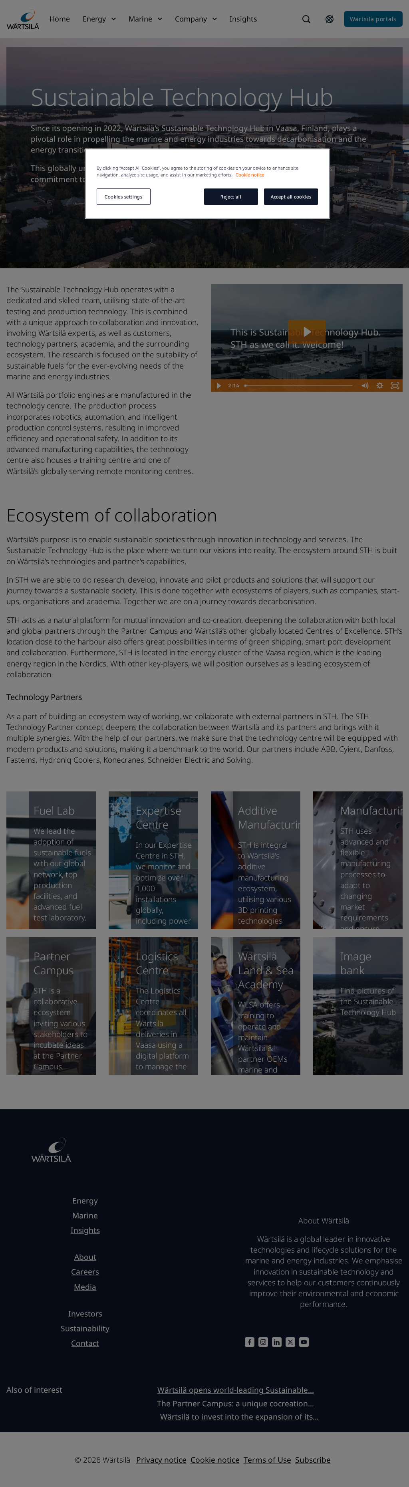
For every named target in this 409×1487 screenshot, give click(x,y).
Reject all (230, 197)
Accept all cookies (291, 197)
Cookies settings (123, 197)
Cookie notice (250, 175)
